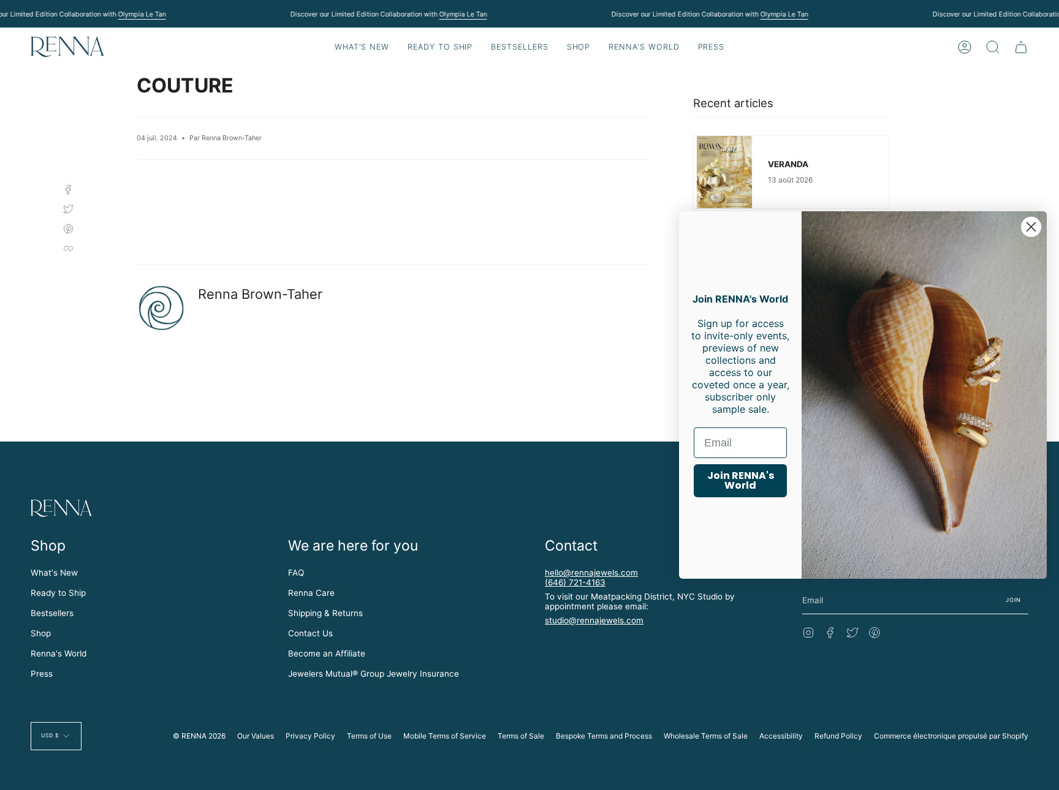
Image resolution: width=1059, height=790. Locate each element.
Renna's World (58, 653)
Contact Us (310, 633)
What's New (54, 572)
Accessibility (781, 735)
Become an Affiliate (326, 653)
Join (1014, 599)
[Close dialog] (1031, 227)
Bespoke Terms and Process (604, 735)
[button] (440, 47)
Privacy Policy (310, 735)
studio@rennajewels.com (594, 620)
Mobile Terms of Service (444, 735)
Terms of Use (369, 735)
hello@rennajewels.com (591, 572)
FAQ (296, 572)
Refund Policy (838, 735)
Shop (41, 633)
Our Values (255, 735)
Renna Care (311, 593)
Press (42, 674)
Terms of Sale (521, 735)
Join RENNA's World (740, 480)
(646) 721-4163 (575, 582)
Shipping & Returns (325, 613)
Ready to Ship (58, 593)
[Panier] (1021, 47)
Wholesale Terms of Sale (706, 735)
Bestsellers (52, 613)
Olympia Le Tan (141, 14)
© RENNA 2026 (199, 735)
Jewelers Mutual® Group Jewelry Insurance (373, 674)
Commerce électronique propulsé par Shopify (951, 735)
